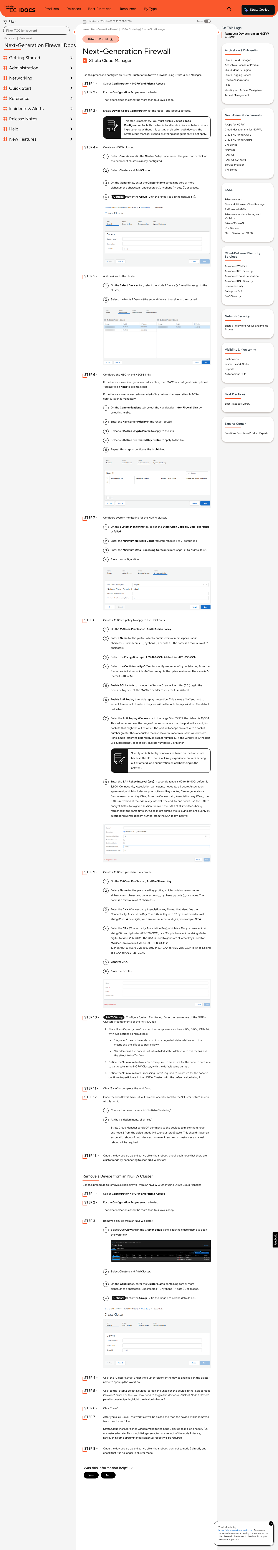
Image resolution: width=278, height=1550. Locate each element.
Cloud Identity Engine (238, 70)
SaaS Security (233, 296)
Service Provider (234, 164)
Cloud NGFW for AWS (238, 134)
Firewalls (230, 149)
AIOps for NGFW (235, 124)
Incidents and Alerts (237, 364)
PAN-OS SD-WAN (235, 159)
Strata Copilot (259, 9)
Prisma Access (233, 199)
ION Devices (232, 228)
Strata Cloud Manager (153, 29)
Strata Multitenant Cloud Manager (245, 204)
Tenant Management (237, 95)
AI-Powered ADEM (236, 209)
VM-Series (231, 169)
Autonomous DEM (235, 374)
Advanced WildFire (236, 266)
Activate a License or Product (242, 65)
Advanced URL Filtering (239, 271)
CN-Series (231, 144)
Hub (227, 85)
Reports (229, 369)
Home (86, 29)
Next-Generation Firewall (104, 29)
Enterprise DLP (233, 291)
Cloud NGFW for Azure (238, 139)
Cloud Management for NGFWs (243, 129)
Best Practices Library (237, 403)
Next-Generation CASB (239, 233)
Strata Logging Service (238, 74)
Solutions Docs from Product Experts (246, 433)
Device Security (234, 286)
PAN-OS (230, 154)
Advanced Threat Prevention (242, 276)
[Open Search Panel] (229, 9)
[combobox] (36, 30)
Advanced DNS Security (239, 281)
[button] (275, 1239)
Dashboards (232, 359)
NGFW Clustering (130, 29)
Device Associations (237, 80)
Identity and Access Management (245, 90)
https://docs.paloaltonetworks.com (235, 1530)
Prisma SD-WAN (234, 223)
